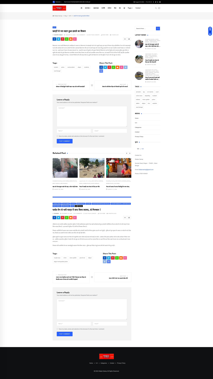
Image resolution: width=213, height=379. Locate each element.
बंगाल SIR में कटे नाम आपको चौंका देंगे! (118, 278)
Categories (138, 127)
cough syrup (57, 257)
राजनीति (103, 8)
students (86, 67)
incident (56, 67)
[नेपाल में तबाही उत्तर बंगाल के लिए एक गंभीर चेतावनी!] (139, 59)
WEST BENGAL (56, 183)
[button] (126, 153)
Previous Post (62, 84)
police (62, 67)
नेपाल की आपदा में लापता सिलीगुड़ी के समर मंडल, (118, 186)
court (157, 92)
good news (65, 181)
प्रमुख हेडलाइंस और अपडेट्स (85, 181)
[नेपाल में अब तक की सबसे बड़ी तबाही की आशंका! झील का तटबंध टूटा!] (139, 76)
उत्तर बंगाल (87, 8)
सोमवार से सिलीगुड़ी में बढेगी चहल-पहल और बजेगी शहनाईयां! (70, 86)
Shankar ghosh (57, 181)
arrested (138, 92)
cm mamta (150, 92)
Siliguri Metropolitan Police (61, 261)
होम (81, 8)
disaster (148, 71)
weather (155, 103)
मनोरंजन (109, 8)
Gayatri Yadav (58, 35)
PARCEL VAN (82, 257)
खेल (120, 8)
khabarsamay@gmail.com (146, 169)
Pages (130, 8)
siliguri (79, 67)
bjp (144, 92)
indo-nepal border (97, 181)
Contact (138, 8)
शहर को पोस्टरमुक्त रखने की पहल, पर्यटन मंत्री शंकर (65, 186)
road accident (71, 67)
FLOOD (113, 181)
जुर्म (124, 8)
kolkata (138, 99)
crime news (139, 95)
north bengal (95, 183)
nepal (81, 183)
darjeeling (147, 95)
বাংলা (136, 123)
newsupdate (73, 181)
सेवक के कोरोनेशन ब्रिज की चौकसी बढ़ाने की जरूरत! (115, 86)
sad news (117, 183)
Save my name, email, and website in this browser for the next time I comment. (81, 136)
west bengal (57, 71)
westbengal (64, 183)
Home (136, 118)
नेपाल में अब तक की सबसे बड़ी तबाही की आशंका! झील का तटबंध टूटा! (77, 2)
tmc (149, 103)
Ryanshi (56, 213)
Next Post (123, 84)
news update (73, 257)
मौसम (115, 8)
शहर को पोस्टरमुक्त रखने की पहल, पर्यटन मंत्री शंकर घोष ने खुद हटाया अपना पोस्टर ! (152, 46)
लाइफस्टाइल (96, 8)
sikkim (137, 103)
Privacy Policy (139, 136)
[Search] (156, 8)
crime (64, 257)
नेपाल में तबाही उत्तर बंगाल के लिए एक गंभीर (89, 186)
